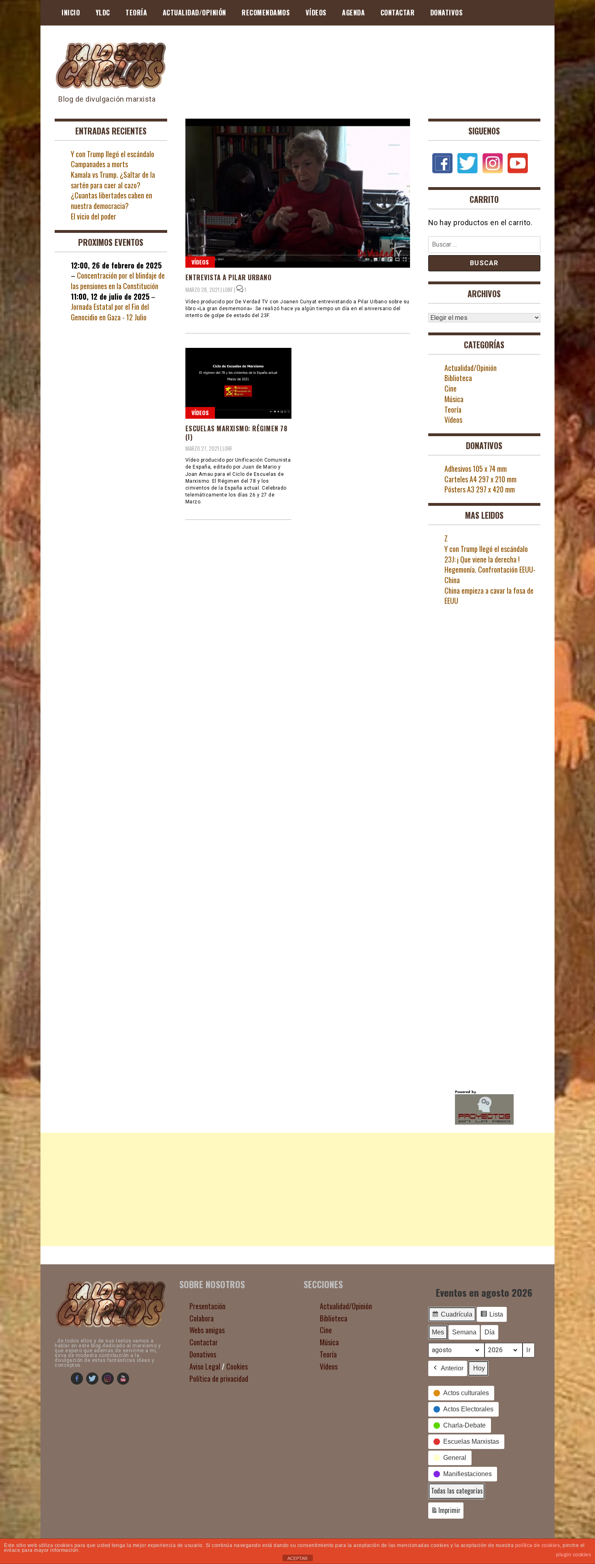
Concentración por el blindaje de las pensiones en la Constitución (118, 280)
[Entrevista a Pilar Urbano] (297, 193)
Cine (450, 388)
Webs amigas (207, 1330)
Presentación (207, 1306)
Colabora (201, 1318)
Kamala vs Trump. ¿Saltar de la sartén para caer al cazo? (113, 179)
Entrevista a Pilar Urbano (228, 277)
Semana (464, 1332)
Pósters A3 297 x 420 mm (479, 489)
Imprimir (446, 1512)
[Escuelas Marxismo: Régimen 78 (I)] (238, 383)
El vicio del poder (93, 216)
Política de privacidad (218, 1378)
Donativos (446, 12)
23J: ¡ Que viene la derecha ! (482, 559)
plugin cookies (573, 1555)
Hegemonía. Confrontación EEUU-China (490, 574)
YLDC (103, 12)
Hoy (479, 1368)
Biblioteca (458, 378)
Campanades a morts (99, 164)
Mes (438, 1332)
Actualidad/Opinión (194, 12)
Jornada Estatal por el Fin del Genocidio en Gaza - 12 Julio (110, 311)
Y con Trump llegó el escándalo (112, 154)
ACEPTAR (297, 1558)
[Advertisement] (297, 1189)
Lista (491, 1316)
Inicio (71, 12)
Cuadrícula (451, 1316)
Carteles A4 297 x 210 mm (480, 479)
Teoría (136, 12)
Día (489, 1332)
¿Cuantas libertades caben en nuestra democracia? (111, 200)
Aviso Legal (204, 1366)
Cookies (237, 1366)
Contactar (397, 12)
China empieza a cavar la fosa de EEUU (488, 595)
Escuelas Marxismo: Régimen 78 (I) (236, 433)
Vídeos (316, 12)
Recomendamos (266, 12)
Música (453, 399)
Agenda (353, 12)
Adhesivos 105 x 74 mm (475, 468)
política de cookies (537, 1545)
